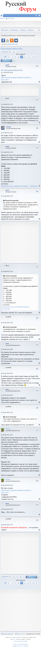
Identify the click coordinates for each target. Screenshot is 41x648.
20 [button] (18, 57)
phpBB (17, 637)
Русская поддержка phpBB (20, 641)
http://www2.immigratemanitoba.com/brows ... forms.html (17, 79)
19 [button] (15, 57)
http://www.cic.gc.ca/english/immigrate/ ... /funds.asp (19, 186)
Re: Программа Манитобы (12, 70)
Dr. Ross (8, 429)
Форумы (2, 16)
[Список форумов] (20, 7)
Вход (3, 18)
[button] (5, 57)
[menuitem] (20, 634)
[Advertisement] (21, 24)
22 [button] (25, 57)
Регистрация (11, 18)
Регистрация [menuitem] (40, 16)
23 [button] (28, 57)
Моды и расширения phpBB (20, 644)
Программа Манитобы (12, 48)
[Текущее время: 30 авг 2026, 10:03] (39, 30)
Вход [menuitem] (37, 16)
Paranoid (8, 127)
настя (7, 343)
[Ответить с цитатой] (37, 66)
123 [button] (33, 57)
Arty (14, 639)
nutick (7, 65)
